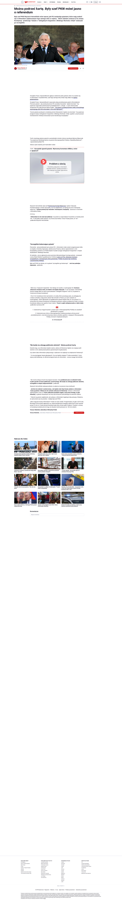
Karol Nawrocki (43, 877)
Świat (45, 2)
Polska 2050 (83, 871)
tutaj (44, 898)
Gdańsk (62, 871)
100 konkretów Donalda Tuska (26, 873)
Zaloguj (95, 2)
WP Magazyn (23, 862)
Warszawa (63, 863)
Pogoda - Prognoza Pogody (25, 867)
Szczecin (62, 869)
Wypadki (22, 869)
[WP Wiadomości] (31, 2)
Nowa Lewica (83, 870)
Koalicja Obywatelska (85, 863)
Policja (22, 866)
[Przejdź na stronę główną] (22, 3)
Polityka (73, 2)
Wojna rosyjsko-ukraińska (25, 863)
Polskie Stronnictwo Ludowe (86, 866)
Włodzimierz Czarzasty (45, 873)
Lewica (82, 869)
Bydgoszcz (63, 873)
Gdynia (62, 876)
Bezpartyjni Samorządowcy (86, 873)
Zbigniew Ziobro (44, 866)
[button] (90, 2)
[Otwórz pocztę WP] (87, 2)
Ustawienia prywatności (81, 889)
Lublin (62, 881)
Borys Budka (43, 871)
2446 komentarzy (74, 68)
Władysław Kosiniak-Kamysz (46, 874)
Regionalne (65, 2)
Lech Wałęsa (43, 876)
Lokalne (62, 862)
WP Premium (52, 2)
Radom (62, 877)
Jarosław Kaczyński (44, 862)
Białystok (62, 874)
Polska (39, 2)
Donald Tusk (43, 869)
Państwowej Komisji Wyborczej (57, 206)
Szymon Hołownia (44, 870)
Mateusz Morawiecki (44, 863)
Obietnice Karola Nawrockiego (26, 871)
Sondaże (22, 870)
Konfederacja (83, 867)
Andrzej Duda (43, 867)
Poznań (62, 870)
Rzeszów (62, 880)
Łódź (62, 867)
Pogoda (59, 2)
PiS (82, 862)
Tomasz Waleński (21, 68)
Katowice (62, 878)
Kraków (62, 866)
